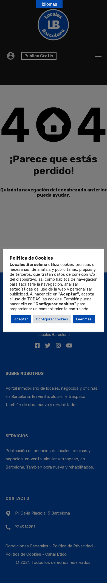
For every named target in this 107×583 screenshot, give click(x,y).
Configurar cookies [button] (52, 319)
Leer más (84, 319)
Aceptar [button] (21, 319)
